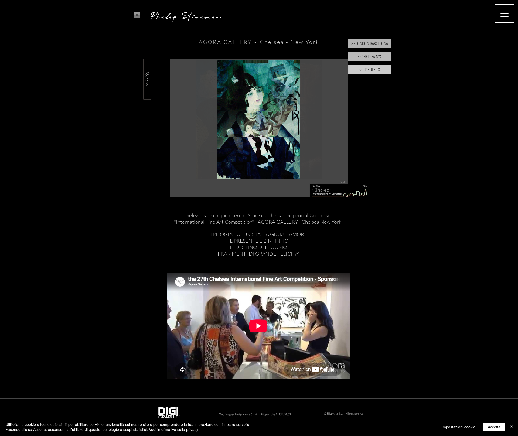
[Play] (137, 15)
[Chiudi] (511, 427)
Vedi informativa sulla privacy (173, 429)
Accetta (494, 427)
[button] (259, 128)
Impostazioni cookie (458, 427)
